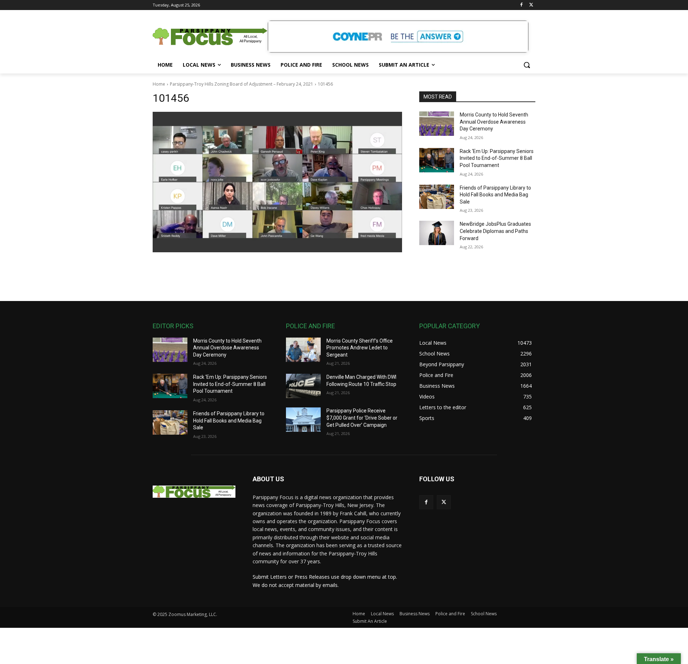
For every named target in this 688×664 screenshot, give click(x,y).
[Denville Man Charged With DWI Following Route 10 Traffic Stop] (303, 386)
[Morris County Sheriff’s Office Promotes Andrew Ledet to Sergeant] (303, 350)
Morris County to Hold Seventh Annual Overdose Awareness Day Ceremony (494, 122)
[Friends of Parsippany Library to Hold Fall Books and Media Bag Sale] (436, 197)
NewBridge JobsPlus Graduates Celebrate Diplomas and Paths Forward (495, 231)
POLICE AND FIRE (310, 326)
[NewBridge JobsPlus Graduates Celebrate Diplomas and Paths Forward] (436, 233)
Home (159, 84)
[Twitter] (531, 5)
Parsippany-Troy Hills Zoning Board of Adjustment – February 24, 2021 (241, 84)
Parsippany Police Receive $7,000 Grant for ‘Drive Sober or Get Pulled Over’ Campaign (361, 417)
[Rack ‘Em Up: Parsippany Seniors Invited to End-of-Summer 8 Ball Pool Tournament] (436, 160)
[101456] (277, 182)
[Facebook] (521, 5)
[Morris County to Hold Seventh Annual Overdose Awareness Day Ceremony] (436, 123)
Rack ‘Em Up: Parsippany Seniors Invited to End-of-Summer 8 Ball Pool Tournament (497, 158)
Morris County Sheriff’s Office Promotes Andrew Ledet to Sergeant (359, 348)
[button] (526, 64)
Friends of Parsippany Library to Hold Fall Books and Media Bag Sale (495, 195)
